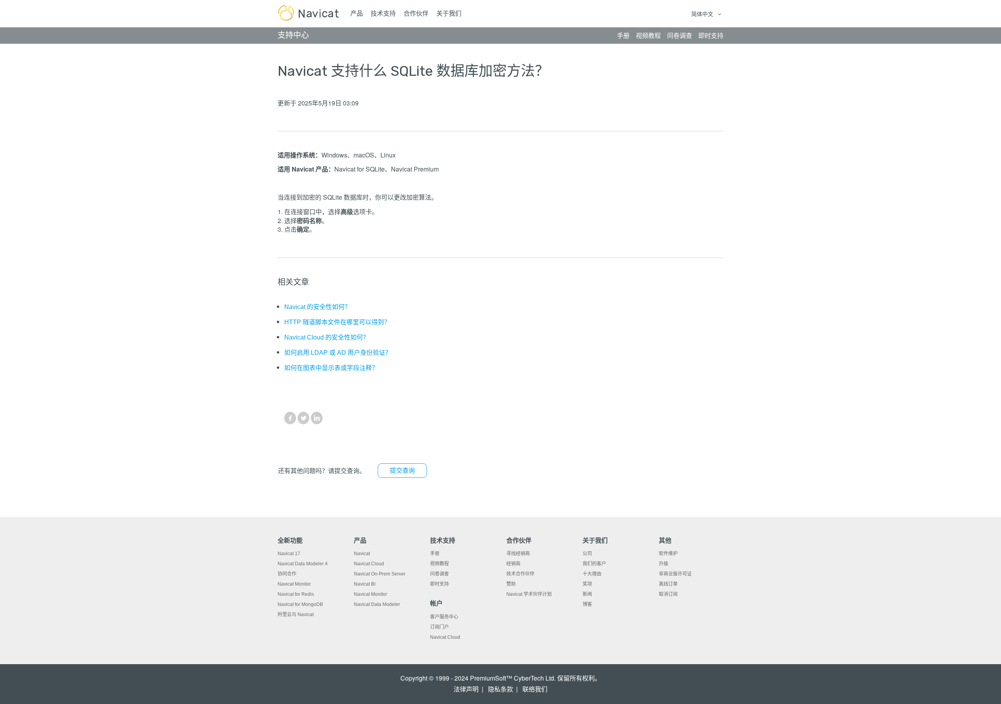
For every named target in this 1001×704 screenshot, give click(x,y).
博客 (587, 604)
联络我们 (534, 689)
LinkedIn (317, 418)
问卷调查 (439, 574)
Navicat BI (364, 584)
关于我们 (448, 13)
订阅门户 (439, 627)
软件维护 (668, 553)
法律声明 (466, 689)
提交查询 (402, 470)
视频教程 (439, 563)
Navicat (362, 553)
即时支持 (439, 584)
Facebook (290, 418)
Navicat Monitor (294, 584)
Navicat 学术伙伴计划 (529, 594)
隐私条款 (500, 689)
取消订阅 (668, 594)
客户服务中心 (444, 617)
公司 (587, 553)
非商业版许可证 (675, 574)
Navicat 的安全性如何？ (317, 307)
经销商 (513, 563)
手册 (435, 553)
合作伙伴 (416, 13)
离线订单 (668, 584)
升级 (663, 563)
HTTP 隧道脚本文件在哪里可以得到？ (337, 322)
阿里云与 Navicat (296, 614)
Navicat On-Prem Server (379, 574)
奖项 (587, 584)
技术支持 (383, 13)
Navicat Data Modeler (377, 604)
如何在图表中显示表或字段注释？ (331, 368)
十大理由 (592, 574)
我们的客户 (594, 563)
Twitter (303, 418)
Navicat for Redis (296, 594)
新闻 (587, 594)
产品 (356, 13)
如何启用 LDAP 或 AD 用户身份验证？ (337, 352)
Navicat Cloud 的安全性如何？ (326, 337)
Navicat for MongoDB (300, 604)
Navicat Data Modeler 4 (303, 563)
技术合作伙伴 (520, 574)
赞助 (511, 584)
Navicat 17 (289, 553)
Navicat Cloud (369, 563)
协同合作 (287, 574)
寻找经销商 (518, 553)
